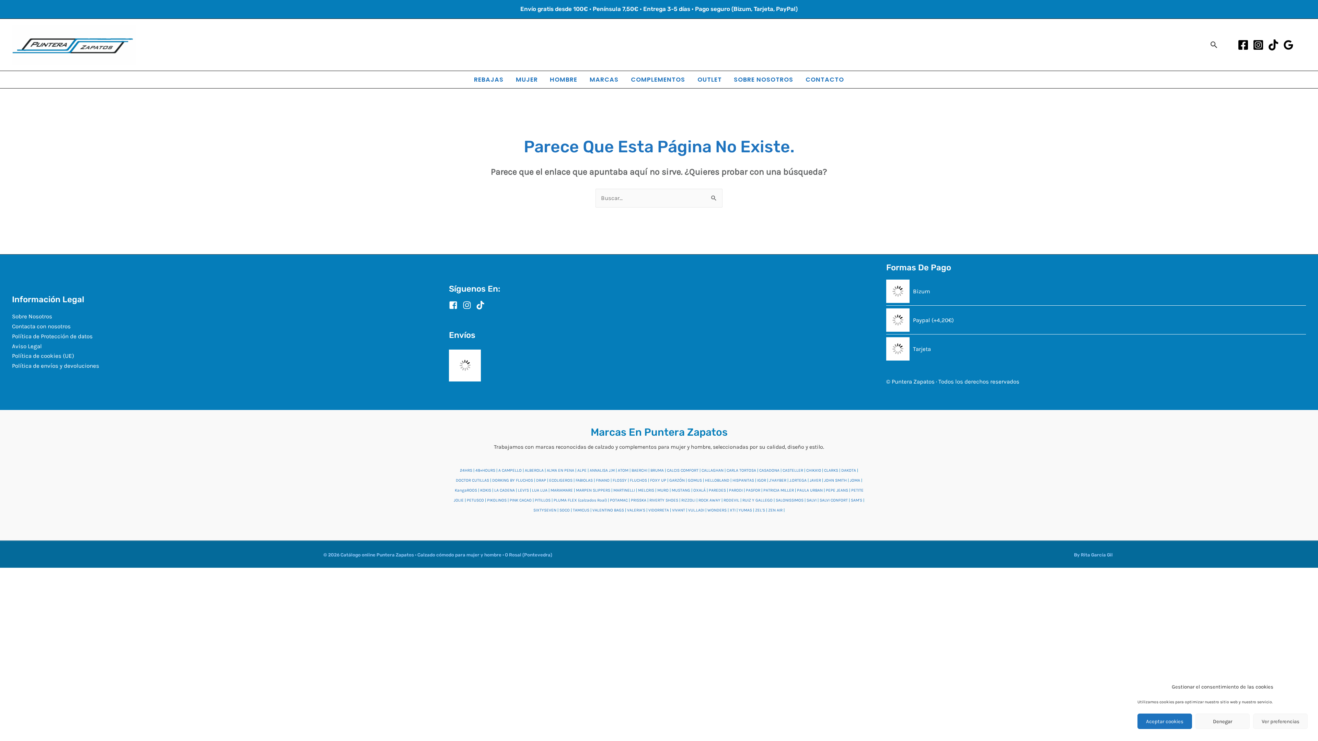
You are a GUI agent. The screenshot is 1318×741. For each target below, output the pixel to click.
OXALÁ (699, 490)
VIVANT (678, 510)
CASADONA (769, 470)
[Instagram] (1258, 44)
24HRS (466, 470)
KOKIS (485, 490)
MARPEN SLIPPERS (593, 490)
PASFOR (753, 490)
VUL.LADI (696, 510)
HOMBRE (563, 79)
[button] (1214, 44)
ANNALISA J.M (602, 470)
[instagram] (469, 305)
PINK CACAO (521, 500)
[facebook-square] (455, 305)
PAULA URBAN (810, 490)
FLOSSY (620, 480)
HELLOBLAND (717, 480)
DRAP (541, 480)
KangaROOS (466, 490)
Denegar (1222, 721)
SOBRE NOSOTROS (763, 79)
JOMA (855, 480)
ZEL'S (760, 510)
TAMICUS (581, 510)
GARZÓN (677, 480)
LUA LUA (539, 490)
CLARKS (831, 470)
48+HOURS (485, 470)
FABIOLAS (584, 480)
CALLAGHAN (713, 470)
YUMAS (745, 510)
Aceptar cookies (1164, 721)
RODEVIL (731, 500)
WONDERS (717, 510)
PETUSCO (475, 500)
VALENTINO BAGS (608, 510)
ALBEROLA (534, 470)
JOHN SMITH (835, 480)
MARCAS (604, 79)
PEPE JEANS (837, 490)
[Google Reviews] (1288, 44)
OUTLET (709, 79)
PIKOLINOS (497, 500)
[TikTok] (1273, 44)
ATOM (623, 470)
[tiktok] (481, 305)
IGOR (761, 480)
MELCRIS (646, 490)
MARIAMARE (562, 490)
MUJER (527, 79)
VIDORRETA (658, 510)
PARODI (736, 490)
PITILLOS (543, 500)
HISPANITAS (743, 480)
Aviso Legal (27, 346)
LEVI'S (523, 490)
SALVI (812, 500)
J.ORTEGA (798, 480)
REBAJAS (489, 79)
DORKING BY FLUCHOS (512, 480)
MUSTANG (681, 490)
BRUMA (657, 470)
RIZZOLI (688, 500)
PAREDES (717, 490)
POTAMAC (619, 500)
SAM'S (856, 500)
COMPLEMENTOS (658, 79)
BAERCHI (639, 470)
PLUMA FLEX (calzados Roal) (580, 500)
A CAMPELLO (510, 470)
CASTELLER (793, 470)
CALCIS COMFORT (682, 470)
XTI (733, 510)
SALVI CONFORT (834, 500)
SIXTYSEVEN (544, 510)
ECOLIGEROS (561, 480)
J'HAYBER (777, 480)
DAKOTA (848, 470)
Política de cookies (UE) (43, 355)
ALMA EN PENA (560, 470)
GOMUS (695, 480)
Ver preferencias (1280, 721)
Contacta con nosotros (41, 326)
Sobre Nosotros (32, 316)
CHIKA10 (813, 470)
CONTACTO (825, 79)
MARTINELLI (624, 490)
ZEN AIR (775, 510)
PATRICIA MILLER (778, 490)
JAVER (815, 480)
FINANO (603, 480)
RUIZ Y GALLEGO (757, 500)
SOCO (564, 510)
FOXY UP (658, 480)
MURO (663, 490)
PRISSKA (638, 500)
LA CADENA (504, 490)
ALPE (582, 470)
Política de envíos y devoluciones (55, 365)
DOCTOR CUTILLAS (472, 480)
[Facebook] (1243, 44)
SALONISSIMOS (789, 500)
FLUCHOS (638, 480)
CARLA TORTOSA (741, 470)
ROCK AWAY (709, 500)
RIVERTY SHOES (663, 500)
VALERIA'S (636, 510)
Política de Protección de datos (52, 336)
